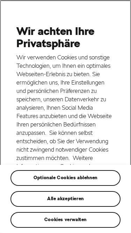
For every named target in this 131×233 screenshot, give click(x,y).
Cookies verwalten (65, 220)
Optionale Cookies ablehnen (65, 178)
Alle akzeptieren (65, 199)
